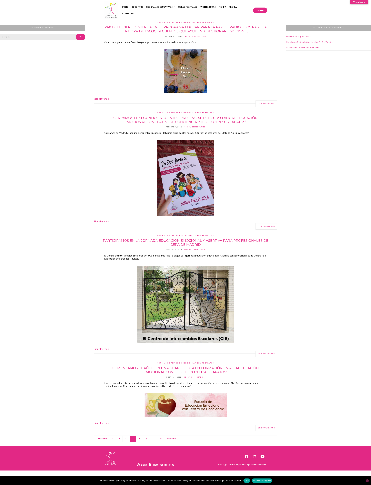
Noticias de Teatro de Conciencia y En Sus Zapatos (185, 22)
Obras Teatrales (187, 7)
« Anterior (102, 439)
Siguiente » (172, 439)
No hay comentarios (195, 36)
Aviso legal (222, 464)
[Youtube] (262, 456)
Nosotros (137, 7)
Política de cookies (257, 464)
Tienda (222, 7)
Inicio (125, 7)
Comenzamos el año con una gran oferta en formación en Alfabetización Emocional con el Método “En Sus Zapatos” (185, 370)
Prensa (233, 7)
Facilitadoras (208, 7)
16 (161, 439)
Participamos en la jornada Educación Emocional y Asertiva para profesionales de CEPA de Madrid (185, 243)
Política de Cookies (262, 480)
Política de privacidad (238, 464)
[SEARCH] (80, 37)
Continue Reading (266, 104)
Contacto (128, 13)
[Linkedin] (254, 456)
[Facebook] (246, 456)
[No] (367, 480)
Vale (247, 480)
